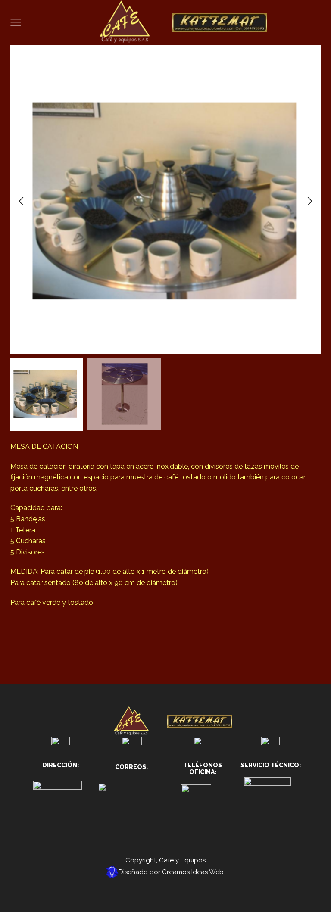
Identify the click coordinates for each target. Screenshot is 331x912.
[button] (21, 201)
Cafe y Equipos (182, 860)
